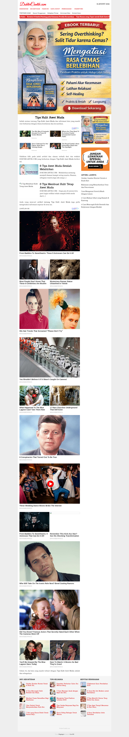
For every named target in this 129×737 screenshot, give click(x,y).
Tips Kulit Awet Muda (46, 121)
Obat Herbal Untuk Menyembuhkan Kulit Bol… (35, 706)
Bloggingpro (61, 734)
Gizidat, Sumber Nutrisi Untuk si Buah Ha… (37, 684)
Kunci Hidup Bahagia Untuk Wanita (67, 713)
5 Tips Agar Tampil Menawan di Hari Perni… (97, 706)
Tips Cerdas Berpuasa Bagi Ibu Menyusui (68, 706)
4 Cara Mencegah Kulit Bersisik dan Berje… (34, 692)
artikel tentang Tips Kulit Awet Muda (53, 202)
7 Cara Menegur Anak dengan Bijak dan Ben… (67, 692)
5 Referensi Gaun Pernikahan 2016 (97, 684)
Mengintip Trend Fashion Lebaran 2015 (66, 699)
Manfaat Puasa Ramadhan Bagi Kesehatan (37, 699)
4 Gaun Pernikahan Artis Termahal (96, 713)
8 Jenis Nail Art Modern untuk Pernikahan (98, 692)
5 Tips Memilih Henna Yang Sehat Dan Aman (97, 699)
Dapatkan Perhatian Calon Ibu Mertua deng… (67, 684)
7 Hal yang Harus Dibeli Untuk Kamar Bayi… (37, 713)
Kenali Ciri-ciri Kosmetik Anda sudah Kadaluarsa (100, 17)
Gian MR (72, 734)
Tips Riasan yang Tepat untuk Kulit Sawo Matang (59, 17)
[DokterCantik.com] (33, 3)
